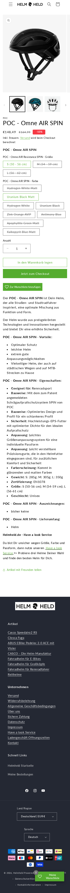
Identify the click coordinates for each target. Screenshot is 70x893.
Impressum (15, 727)
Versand (25, 137)
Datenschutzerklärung (26, 878)
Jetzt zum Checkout (35, 273)
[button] (10, 4)
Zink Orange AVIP (21, 215)
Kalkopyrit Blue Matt (23, 233)
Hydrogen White (20, 206)
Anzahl (7, 240)
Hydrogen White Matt (24, 189)
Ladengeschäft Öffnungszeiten (29, 737)
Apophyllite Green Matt (25, 224)
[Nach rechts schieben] (65, 105)
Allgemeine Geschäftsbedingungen (32, 706)
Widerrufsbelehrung (21, 700)
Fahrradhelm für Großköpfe (26, 664)
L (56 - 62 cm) (19, 174)
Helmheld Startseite (20, 765)
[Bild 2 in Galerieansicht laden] (35, 104)
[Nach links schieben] (4, 105)
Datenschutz (16, 721)
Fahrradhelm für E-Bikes (24, 658)
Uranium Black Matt (21, 197)
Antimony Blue (53, 215)
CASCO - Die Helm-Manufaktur (29, 653)
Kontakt (13, 742)
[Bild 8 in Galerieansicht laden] (52, 104)
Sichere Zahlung (19, 716)
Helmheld (18, 873)
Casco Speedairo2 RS (22, 632)
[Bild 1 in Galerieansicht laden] (17, 104)
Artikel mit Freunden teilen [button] (24, 569)
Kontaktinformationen (29, 884)
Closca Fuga (16, 637)
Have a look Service (21, 732)
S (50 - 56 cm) (17, 164)
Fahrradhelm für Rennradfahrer (28, 669)
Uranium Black (52, 206)
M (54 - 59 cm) (49, 165)
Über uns (14, 711)
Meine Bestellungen (20, 774)
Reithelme (15, 674)
